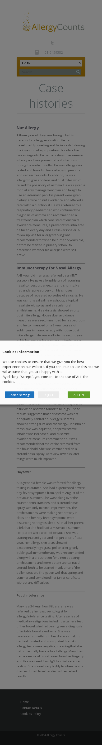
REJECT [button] (48, 395)
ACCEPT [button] (79, 395)
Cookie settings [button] (20, 395)
